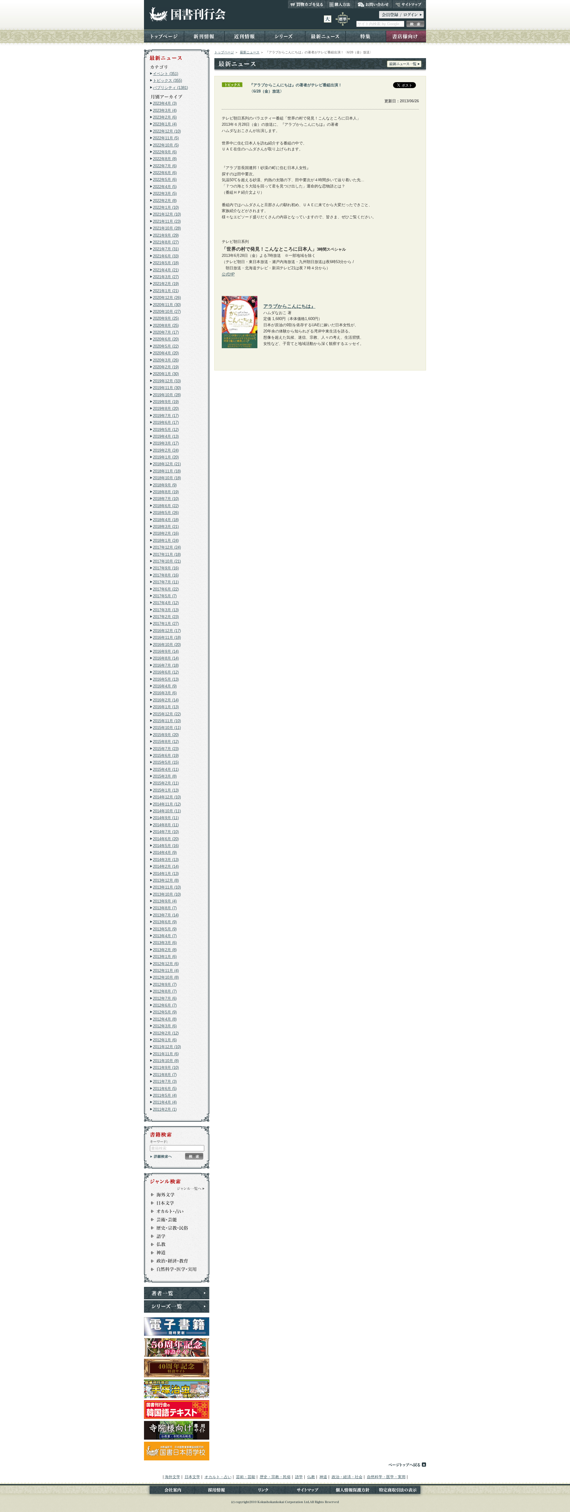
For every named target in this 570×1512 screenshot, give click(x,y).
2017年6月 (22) (166, 589)
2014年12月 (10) (167, 797)
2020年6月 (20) (166, 339)
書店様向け (406, 36)
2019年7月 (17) (166, 415)
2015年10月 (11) (167, 727)
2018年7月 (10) (166, 498)
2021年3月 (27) (166, 277)
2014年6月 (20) (166, 839)
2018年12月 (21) (167, 464)
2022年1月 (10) (166, 207)
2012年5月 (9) (165, 1012)
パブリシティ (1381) (170, 87)
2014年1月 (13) (166, 873)
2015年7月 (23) (166, 749)
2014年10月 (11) (167, 811)
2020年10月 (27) (167, 311)
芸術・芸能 (174, 1219)
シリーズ (285, 36)
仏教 (174, 1244)
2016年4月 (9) (165, 686)
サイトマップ (409, 4)
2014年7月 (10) (166, 832)
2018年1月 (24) (166, 540)
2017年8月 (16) (166, 575)
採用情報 (217, 1491)
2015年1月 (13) (166, 790)
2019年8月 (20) (166, 408)
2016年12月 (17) (167, 630)
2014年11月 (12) (167, 804)
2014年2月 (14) (166, 866)
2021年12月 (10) (167, 214)
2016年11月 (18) (167, 637)
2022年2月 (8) (165, 200)
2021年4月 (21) (166, 270)
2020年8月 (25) (166, 325)
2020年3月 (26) (166, 360)
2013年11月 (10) (167, 887)
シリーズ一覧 (176, 1306)
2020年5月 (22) (166, 346)
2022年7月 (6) (165, 166)
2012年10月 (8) (166, 977)
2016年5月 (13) (166, 679)
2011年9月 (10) (166, 1067)
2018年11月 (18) (167, 471)
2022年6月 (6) (165, 173)
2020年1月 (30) (166, 374)
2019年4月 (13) (166, 436)
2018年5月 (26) (166, 512)
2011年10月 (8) (166, 1061)
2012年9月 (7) (165, 984)
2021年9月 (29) (166, 235)
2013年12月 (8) (166, 880)
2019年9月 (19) (166, 402)
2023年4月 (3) (165, 103)
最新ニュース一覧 (404, 64)
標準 (342, 19)
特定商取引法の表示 (400, 1491)
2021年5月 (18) (166, 263)
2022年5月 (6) (165, 179)
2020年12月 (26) (167, 297)
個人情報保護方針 (352, 1491)
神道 (174, 1253)
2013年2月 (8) (165, 950)
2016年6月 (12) (166, 672)
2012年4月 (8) (165, 1019)
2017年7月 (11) (166, 582)
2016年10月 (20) (167, 644)
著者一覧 (176, 1293)
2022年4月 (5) (165, 186)
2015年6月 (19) (166, 755)
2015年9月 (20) (166, 735)
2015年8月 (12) (166, 741)
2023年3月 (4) (165, 110)
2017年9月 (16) (166, 568)
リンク (262, 1491)
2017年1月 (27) (166, 623)
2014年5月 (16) (166, 845)
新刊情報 (204, 36)
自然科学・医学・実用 (174, 1269)
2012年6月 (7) (165, 1005)
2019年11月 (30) (167, 388)
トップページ (164, 36)
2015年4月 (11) (166, 769)
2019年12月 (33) (167, 381)
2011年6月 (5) (165, 1088)
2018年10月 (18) (167, 478)
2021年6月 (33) (166, 256)
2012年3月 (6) (165, 1026)
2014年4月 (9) (165, 852)
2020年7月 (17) (166, 332)
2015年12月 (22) (167, 714)
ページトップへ (407, 1464)
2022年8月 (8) (165, 159)
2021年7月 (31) (166, 249)
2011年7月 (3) (165, 1081)
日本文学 (174, 1203)
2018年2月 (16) (166, 533)
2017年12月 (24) (167, 547)
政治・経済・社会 (174, 1261)
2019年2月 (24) (166, 450)
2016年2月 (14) (166, 700)
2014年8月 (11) (166, 825)
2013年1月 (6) (165, 956)
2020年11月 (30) (167, 305)
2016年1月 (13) (166, 707)
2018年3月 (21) (166, 526)
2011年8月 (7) (165, 1074)
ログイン (401, 14)
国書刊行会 (187, 14)
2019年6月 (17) (166, 422)
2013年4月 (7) (165, 936)
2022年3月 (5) (165, 193)
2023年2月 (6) (165, 117)
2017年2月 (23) (166, 617)
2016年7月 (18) (166, 665)
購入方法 (340, 4)
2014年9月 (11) (166, 818)
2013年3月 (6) (165, 942)
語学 (174, 1236)
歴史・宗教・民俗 (174, 1228)
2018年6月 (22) (166, 506)
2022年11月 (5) (166, 138)
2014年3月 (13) (166, 859)
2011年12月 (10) (167, 1047)
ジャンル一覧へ (191, 1188)
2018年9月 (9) (165, 485)
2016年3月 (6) (165, 693)
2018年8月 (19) (166, 492)
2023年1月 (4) (165, 124)
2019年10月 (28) (167, 395)
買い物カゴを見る (307, 4)
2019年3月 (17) (166, 443)
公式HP (228, 274)
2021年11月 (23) (167, 221)
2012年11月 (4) (166, 970)
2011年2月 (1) (165, 1109)
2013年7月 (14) (166, 915)
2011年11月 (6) (166, 1054)
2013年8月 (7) (165, 908)
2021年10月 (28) (167, 228)
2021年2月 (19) (166, 283)
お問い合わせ (373, 4)
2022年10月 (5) (166, 145)
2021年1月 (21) (166, 291)
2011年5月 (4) (165, 1095)
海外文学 (174, 1194)
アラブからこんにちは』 (289, 306)
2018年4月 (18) (166, 520)
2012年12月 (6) (166, 964)
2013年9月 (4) (165, 901)
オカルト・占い (174, 1211)
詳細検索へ (161, 1156)
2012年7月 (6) (165, 998)
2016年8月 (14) (166, 658)
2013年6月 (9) (165, 922)
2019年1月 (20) (166, 457)
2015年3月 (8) (165, 776)
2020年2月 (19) (166, 367)
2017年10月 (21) (167, 561)
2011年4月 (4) (165, 1102)
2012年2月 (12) (166, 1033)
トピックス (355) (167, 80)
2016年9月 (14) (166, 651)
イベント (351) (165, 73)
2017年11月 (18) (167, 554)
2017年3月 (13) (166, 610)
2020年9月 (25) (166, 318)
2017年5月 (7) (165, 596)
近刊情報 (244, 36)
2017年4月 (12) (166, 603)
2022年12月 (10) (167, 131)
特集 (366, 36)
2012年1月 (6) (165, 1040)
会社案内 (169, 1491)
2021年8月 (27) (166, 242)
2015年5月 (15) (166, 762)
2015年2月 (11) (166, 783)
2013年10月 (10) (167, 894)
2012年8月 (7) (165, 991)
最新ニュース (325, 36)
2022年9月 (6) (165, 152)
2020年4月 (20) (166, 353)
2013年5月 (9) (165, 929)
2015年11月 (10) (167, 721)
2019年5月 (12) (166, 429)
